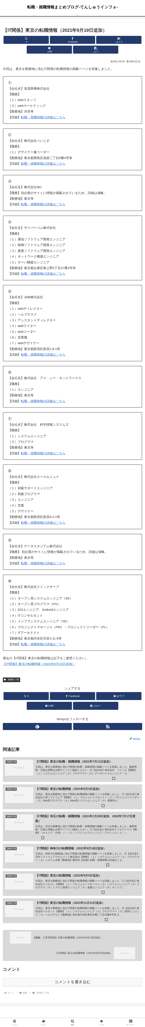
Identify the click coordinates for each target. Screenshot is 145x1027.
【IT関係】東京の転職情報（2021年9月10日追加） (39, 664)
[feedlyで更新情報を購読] (37, 726)
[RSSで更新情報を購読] (107, 726)
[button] (95, 50)
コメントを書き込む (72, 982)
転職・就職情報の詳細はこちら (43, 117)
